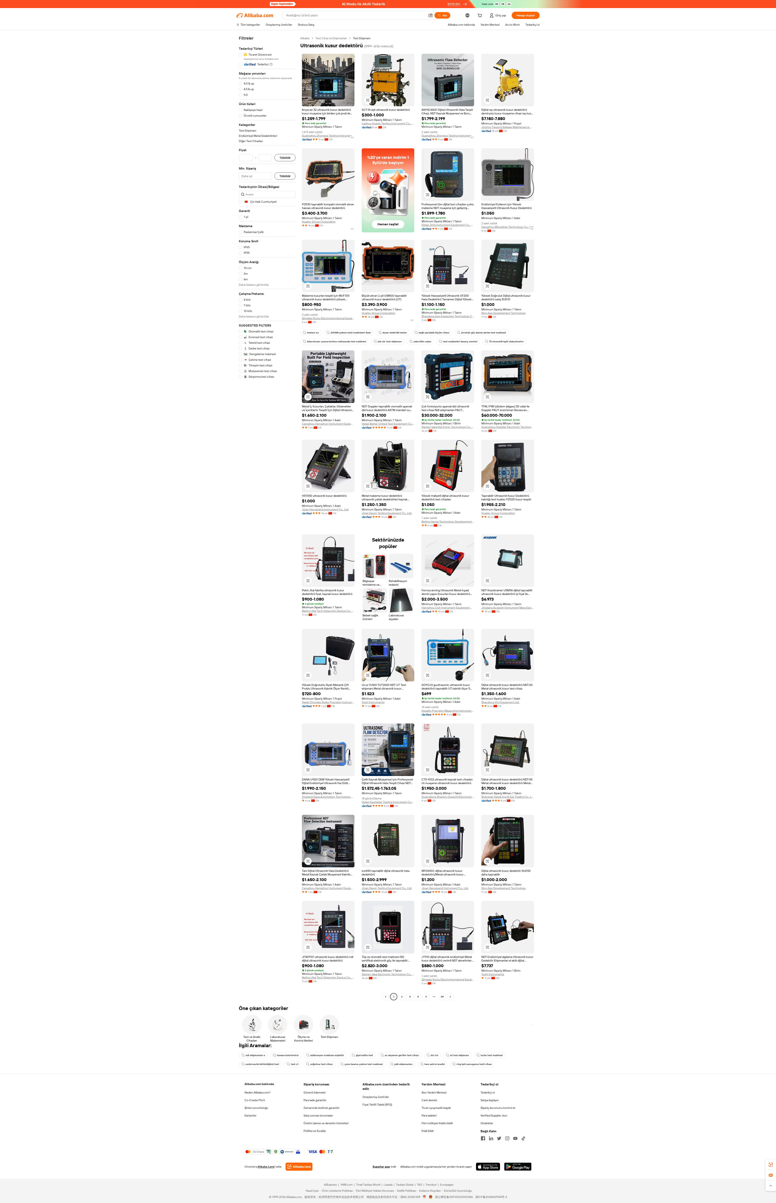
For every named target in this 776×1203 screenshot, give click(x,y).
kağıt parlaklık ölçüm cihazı (434, 332)
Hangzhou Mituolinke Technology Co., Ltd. (507, 227)
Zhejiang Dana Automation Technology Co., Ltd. (328, 796)
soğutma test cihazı (321, 1064)
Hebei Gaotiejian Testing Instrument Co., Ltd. (388, 802)
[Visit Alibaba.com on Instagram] (507, 1138)
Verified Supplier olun (494, 1115)
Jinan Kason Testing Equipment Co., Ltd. (387, 513)
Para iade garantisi (315, 1100)
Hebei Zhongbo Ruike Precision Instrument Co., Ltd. (328, 702)
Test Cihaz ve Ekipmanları (331, 38)
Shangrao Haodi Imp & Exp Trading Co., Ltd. (507, 796)
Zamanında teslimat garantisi (321, 1107)
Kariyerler (250, 1115)
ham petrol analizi (434, 1064)
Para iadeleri (429, 1115)
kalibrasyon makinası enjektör (327, 1055)
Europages (446, 1184)
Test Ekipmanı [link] (361, 38)
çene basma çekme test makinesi (364, 1064)
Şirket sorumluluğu (256, 1107)
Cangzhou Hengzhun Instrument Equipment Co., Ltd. (328, 423)
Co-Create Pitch (255, 1100)
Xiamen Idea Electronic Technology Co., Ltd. (448, 427)
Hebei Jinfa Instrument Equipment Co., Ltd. (448, 225)
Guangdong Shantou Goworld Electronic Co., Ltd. (448, 796)
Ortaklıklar (487, 1123)
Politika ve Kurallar (315, 1130)
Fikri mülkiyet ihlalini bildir (437, 1123)
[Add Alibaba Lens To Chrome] (299, 1167)
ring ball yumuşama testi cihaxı (474, 1064)
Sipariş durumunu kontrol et (498, 1107)
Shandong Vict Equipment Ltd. (500, 702)
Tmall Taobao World (368, 1184)
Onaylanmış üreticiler (376, 1097)
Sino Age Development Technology (503, 313)
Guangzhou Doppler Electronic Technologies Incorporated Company (507, 427)
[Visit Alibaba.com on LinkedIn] (491, 1138)
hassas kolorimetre (288, 1055)
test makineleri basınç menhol (460, 341)
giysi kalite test (364, 1055)
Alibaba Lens (265, 1166)
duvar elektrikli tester (395, 332)
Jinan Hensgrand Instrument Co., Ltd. (325, 509)
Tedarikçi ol (488, 1092)
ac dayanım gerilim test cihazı (402, 1055)
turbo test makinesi (492, 1055)
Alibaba (304, 38)
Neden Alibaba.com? (257, 1092)
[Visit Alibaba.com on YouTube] (515, 1138)
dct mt (434, 1055)
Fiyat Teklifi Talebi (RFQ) (377, 1104)
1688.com (346, 1184)
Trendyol (431, 1184)
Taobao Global (404, 1184)
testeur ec (313, 332)
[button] (430, 15)
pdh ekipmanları (403, 1064)
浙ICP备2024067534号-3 (491, 1197)
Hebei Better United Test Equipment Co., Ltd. (388, 423)
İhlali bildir (428, 1130)
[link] (770, 1164)
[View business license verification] (424, 1197)
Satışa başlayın (490, 1100)
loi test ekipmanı (459, 1055)
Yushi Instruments (373, 702)
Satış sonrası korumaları (318, 1115)
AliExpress (330, 1184)
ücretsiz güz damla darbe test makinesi (483, 332)
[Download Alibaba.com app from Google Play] (517, 1167)
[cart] (481, 16)
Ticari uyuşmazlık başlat (436, 1107)
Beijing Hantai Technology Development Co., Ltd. (448, 521)
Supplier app (381, 1166)
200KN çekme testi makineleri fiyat (351, 332)
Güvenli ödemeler (315, 1092)
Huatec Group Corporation (318, 221)
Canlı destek (429, 1100)
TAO (419, 1184)
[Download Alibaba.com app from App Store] (488, 1167)
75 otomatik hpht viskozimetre (506, 341)
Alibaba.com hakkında (259, 1084)
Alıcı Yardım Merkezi (434, 1092)
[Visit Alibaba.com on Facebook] (483, 1138)
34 (442, 996)
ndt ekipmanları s (255, 1055)
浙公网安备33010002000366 (454, 1197)
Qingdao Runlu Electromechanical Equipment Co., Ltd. (328, 318)
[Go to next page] (450, 996)
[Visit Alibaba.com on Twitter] (499, 1138)
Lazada (388, 1184)
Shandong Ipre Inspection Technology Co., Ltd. (448, 316)
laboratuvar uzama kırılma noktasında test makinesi (336, 341)
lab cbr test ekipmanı (390, 341)
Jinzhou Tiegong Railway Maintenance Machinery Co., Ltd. (507, 127)
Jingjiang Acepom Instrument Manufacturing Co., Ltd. (507, 607)
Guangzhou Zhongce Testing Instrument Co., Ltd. (328, 135)
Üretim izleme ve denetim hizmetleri (326, 1123)
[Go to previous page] (385, 996)
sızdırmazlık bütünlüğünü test (262, 1064)
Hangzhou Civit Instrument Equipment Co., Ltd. (448, 607)
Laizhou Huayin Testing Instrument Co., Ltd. (388, 123)
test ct (294, 1064)
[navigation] (267, 518)
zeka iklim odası (422, 341)
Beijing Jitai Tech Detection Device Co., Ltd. (328, 611)
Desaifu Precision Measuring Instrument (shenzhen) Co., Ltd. (448, 710)
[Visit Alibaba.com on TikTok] (523, 1138)
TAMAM (284, 157)
